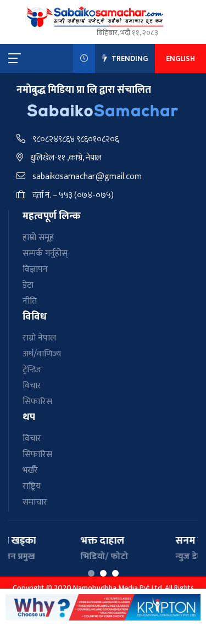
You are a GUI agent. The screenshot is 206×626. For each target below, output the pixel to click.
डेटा (28, 285)
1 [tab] (91, 573)
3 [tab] (115, 573)
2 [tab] (103, 573)
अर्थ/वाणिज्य (42, 353)
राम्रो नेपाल (39, 338)
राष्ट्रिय (32, 486)
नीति (30, 301)
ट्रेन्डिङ (32, 369)
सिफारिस (37, 401)
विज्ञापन (35, 269)
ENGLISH (180, 58)
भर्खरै (30, 470)
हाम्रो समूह (38, 237)
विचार (32, 385)
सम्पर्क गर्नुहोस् (45, 253)
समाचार (35, 502)
